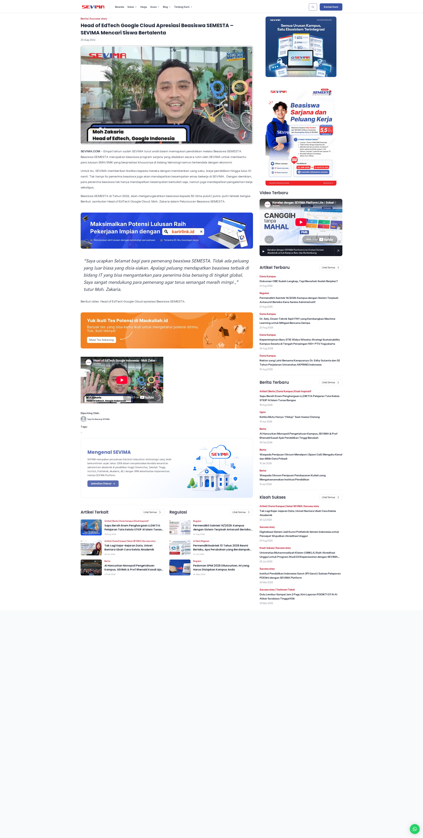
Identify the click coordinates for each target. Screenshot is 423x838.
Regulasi (197, 521)
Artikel (107, 521)
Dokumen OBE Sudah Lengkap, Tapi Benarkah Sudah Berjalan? (299, 281)
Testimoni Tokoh (285, 589)
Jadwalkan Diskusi (101, 483)
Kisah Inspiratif (141, 521)
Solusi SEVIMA (134, 541)
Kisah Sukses (267, 547)
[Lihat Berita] (91, 527)
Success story (98, 18)
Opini (263, 412)
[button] (415, 829)
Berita (84, 18)
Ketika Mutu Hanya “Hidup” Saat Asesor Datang (290, 417)
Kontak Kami (331, 6)
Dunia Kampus (126, 521)
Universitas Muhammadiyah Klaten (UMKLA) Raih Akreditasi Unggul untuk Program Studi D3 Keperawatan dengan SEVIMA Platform (299, 557)
